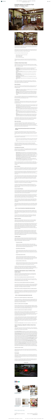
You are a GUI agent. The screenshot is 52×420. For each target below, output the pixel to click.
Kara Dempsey (16, 7)
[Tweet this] (16, 381)
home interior (23, 7)
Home (25, 418)
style (23, 410)
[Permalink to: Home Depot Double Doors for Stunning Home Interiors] (18, 401)
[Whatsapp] (19, 381)
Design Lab (18, 418)
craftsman (16, 410)
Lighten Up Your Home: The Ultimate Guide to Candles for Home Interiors (33, 407)
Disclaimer (32, 418)
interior (21, 410)
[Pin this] (17, 381)
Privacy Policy (35, 418)
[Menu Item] (47, 1)
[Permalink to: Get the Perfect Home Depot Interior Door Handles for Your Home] (18, 388)
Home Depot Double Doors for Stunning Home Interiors (17, 405)
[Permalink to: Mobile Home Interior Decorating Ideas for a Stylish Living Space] (26, 387)
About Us (28, 418)
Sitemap (42, 418)
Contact (30, 418)
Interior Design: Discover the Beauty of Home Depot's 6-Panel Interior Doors (25, 406)
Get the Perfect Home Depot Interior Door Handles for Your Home (18, 393)
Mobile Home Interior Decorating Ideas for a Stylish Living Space (25, 390)
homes (19, 410)
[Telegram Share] (18, 381)
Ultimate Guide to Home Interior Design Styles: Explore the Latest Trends (33, 396)
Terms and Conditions (39, 418)
